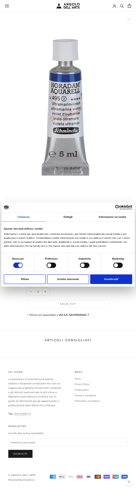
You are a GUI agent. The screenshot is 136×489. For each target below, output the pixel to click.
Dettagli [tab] (68, 216)
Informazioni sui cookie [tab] (112, 216)
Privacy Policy (82, 384)
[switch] (51, 265)
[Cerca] (122, 6)
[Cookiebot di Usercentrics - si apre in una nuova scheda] (117, 207)
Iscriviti (20, 453)
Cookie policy (82, 389)
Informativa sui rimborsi (87, 401)
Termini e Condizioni (85, 395)
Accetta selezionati (68, 279)
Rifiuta (25, 279)
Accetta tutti (111, 279)
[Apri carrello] (129, 6)
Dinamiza (28, 480)
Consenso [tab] (24, 216)
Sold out (68, 303)
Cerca (78, 378)
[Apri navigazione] (7, 5)
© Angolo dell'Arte (22, 475)
